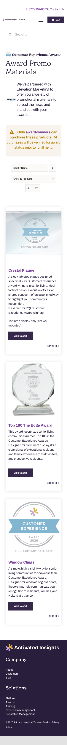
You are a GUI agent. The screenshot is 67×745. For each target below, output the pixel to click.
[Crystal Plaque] (33, 235)
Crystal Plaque (21, 270)
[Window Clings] (33, 527)
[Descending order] (52, 168)
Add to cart (20, 336)
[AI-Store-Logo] (13, 20)
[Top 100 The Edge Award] (33, 390)
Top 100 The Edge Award (30, 425)
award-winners (38, 132)
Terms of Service (42, 722)
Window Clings (21, 562)
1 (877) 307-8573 (36, 9)
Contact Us (57, 9)
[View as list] (36, 188)
